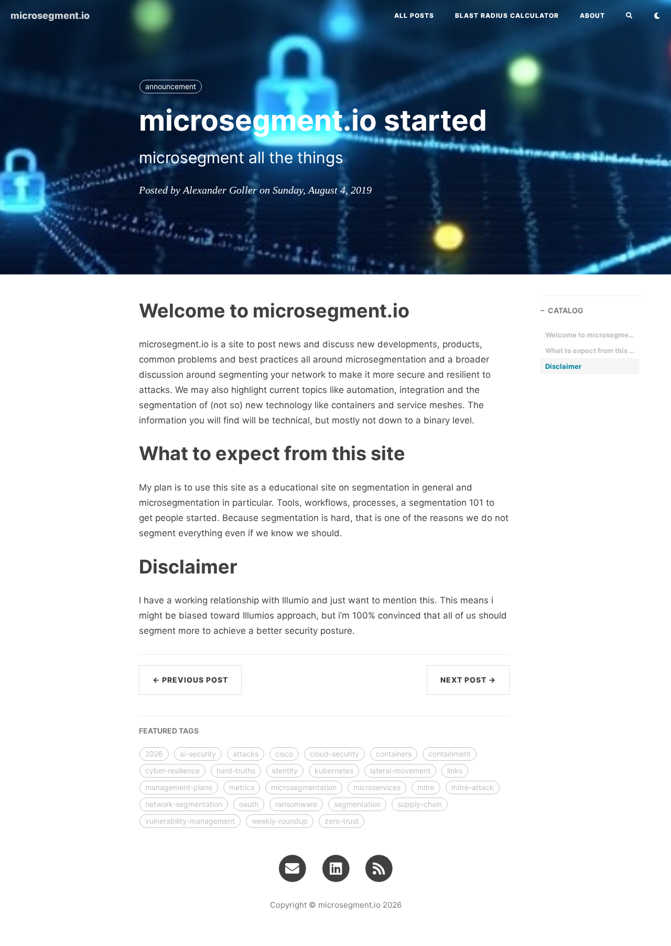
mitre (426, 787)
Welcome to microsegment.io (589, 335)
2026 (154, 753)
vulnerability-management (190, 820)
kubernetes (334, 770)
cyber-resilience (172, 770)
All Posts (414, 15)
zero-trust (341, 820)
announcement (170, 86)
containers (394, 753)
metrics (241, 787)
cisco (284, 753)
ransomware (296, 804)
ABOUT (592, 15)
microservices (377, 787)
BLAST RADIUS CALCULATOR (507, 15)
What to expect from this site (589, 350)
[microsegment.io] (378, 868)
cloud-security (334, 753)
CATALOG (565, 310)
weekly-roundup (280, 820)
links (454, 770)
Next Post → (468, 679)
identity (285, 770)
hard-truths (236, 770)
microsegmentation (304, 787)
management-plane (178, 787)
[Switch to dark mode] (657, 15)
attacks (245, 753)
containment (449, 753)
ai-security (198, 753)
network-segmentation (183, 804)
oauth (248, 804)
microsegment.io (50, 15)
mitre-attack (472, 787)
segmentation (357, 804)
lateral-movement (400, 770)
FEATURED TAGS (169, 730)
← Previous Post (190, 679)
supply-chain (419, 804)
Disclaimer (563, 366)
